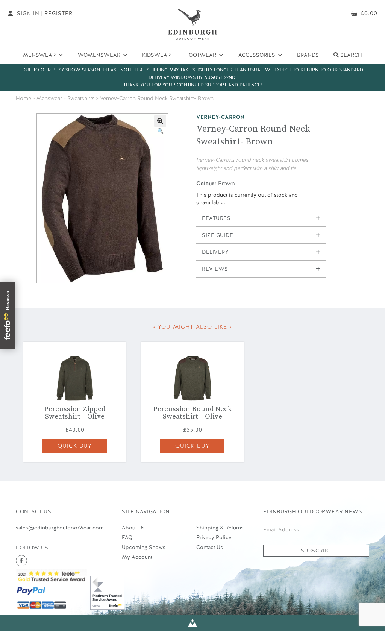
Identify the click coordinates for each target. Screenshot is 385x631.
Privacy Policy (214, 537)
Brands (308, 55)
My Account (137, 557)
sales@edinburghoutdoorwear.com (59, 527)
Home (23, 98)
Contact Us (209, 547)
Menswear (49, 98)
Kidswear (156, 55)
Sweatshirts (81, 98)
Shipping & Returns (220, 527)
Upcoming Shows (143, 547)
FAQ (127, 537)
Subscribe (316, 550)
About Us (133, 527)
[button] (160, 121)
